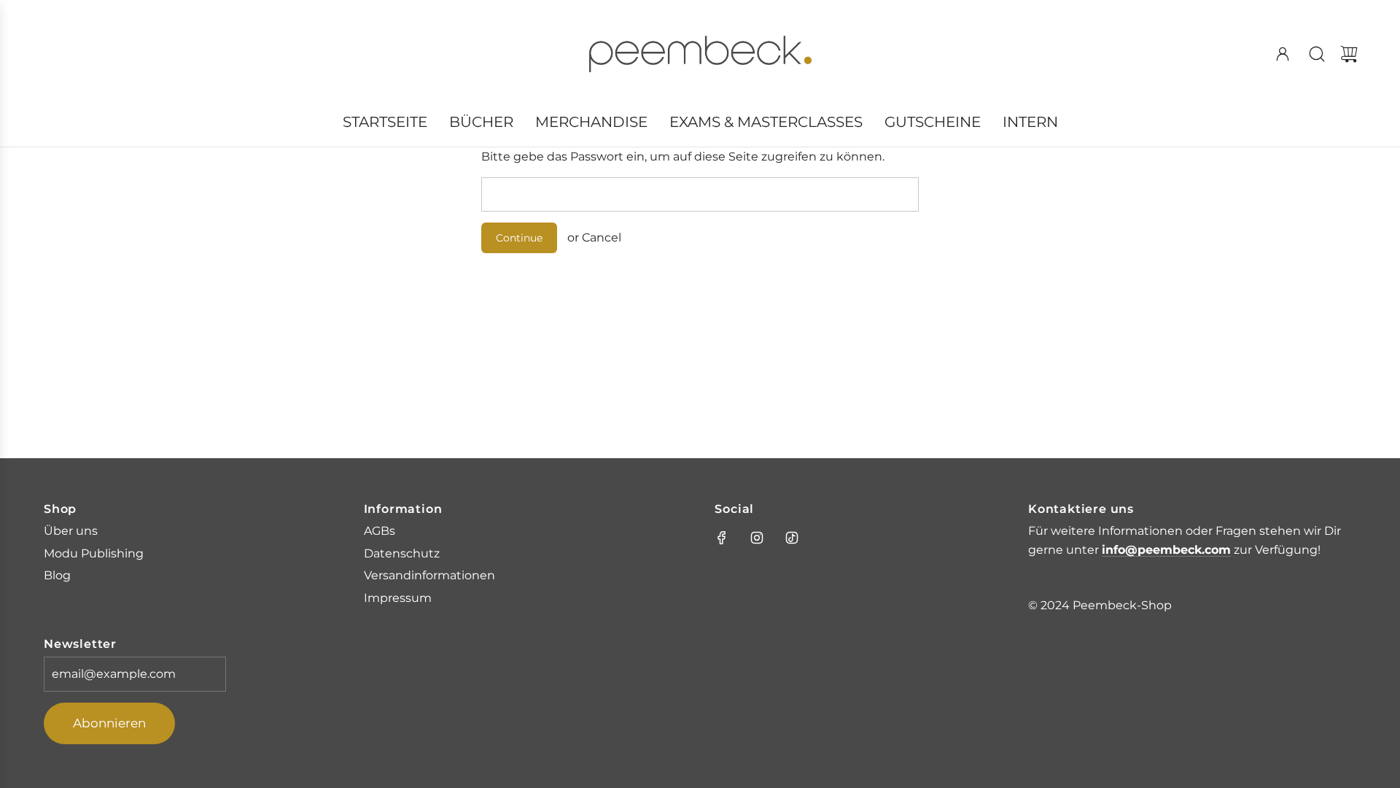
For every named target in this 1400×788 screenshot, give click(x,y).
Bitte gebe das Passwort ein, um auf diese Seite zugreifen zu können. (682, 156)
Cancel (601, 237)
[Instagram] (757, 538)
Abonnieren (109, 723)
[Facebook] (722, 538)
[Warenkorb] (1349, 54)
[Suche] (1317, 54)
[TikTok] (792, 538)
